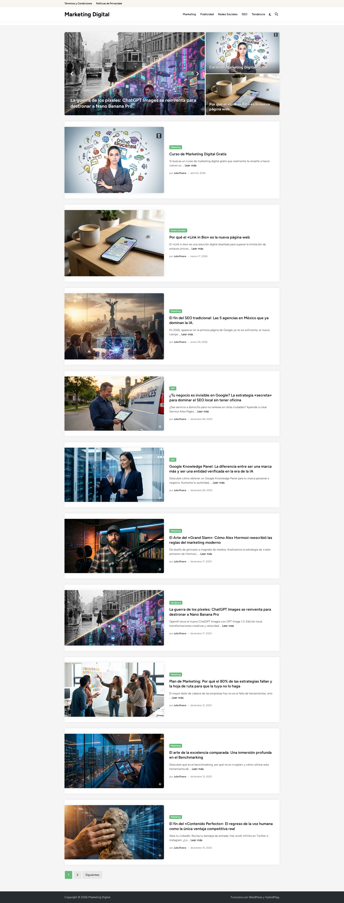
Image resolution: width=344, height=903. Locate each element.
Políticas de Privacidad (109, 3)
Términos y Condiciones (78, 3)
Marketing (189, 14)
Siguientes (92, 875)
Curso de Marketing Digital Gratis (197, 154)
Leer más (190, 165)
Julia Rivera (180, 173)
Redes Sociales (227, 14)
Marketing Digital (86, 14)
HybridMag (272, 897)
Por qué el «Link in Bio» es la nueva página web (209, 237)
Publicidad (207, 14)
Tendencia (258, 14)
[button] (71, 73)
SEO (244, 14)
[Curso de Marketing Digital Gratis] (243, 52)
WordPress (255, 897)
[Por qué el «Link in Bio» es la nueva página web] (243, 94)
